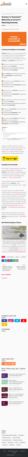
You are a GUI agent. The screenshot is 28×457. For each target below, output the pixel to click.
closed (18, 194)
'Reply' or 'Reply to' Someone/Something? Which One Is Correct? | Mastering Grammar (16, 382)
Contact (14, 452)
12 (25, 252)
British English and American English (9, 435)
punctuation (11, 444)
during (6, 83)
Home (3, 13)
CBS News (23, 216)
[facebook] (4, 320)
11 (23, 252)
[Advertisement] (11, 346)
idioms (16, 442)
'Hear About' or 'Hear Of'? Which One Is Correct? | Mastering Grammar (17, 374)
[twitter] (17, 320)
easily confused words (6, 440)
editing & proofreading (17, 440)
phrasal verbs (22, 442)
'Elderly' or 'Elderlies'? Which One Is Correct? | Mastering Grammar (16, 402)
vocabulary (7, 13)
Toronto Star (13, 177)
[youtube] (24, 320)
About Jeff (23, 451)
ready (11, 170)
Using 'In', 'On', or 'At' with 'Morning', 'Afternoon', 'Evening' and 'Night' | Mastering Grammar (16, 396)
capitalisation (21, 435)
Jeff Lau (3, 25)
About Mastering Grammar (13, 451)
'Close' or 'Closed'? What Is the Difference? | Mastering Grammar (16, 388)
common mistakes (10, 256)
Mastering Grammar (17, 454)
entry (5, 138)
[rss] (4, 324)
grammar (17, 256)
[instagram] (11, 320)
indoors (17, 168)
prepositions (4, 444)
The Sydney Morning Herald (16, 207)
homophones (10, 442)
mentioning (18, 242)
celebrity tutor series (6, 437)
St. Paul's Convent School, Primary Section (15, 251)
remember (18, 175)
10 (22, 252)
